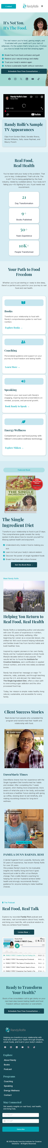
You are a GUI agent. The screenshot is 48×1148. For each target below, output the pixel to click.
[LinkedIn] (27, 79)
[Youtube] (33, 79)
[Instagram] (15, 79)
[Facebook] (9, 79)
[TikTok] (38, 79)
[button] (42, 6)
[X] (21, 79)
